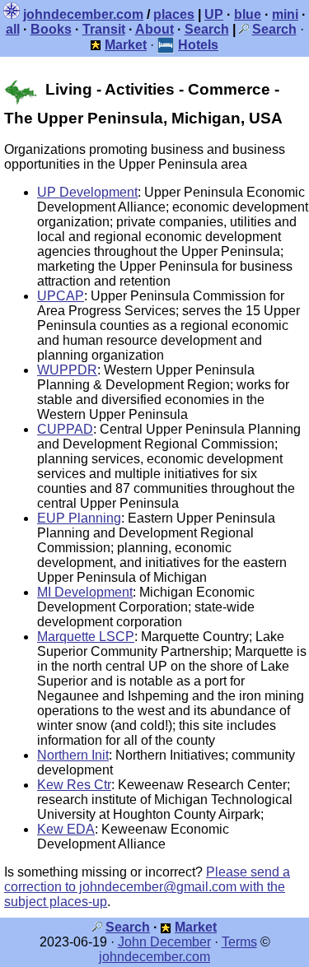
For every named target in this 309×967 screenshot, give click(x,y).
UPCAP (60, 296)
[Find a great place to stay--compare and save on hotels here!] (166, 45)
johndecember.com (83, 14)
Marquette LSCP (85, 637)
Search (207, 29)
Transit (103, 29)
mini (285, 14)
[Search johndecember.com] (244, 29)
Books (51, 29)
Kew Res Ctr (74, 785)
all (13, 29)
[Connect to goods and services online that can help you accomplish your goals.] (96, 45)
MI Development (85, 592)
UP (213, 14)
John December (164, 942)
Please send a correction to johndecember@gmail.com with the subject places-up (147, 887)
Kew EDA (66, 829)
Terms (239, 942)
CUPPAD (65, 429)
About (154, 29)
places (173, 14)
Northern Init (73, 755)
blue (247, 14)
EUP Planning (79, 518)
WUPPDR (67, 370)
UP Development (87, 192)
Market (196, 927)
